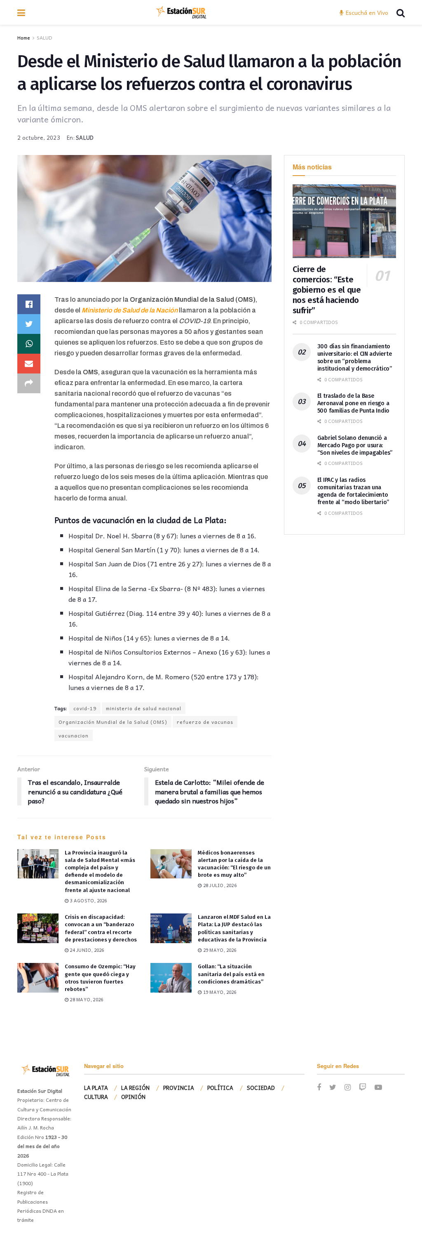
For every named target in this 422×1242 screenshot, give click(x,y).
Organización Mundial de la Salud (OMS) (113, 722)
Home (23, 37)
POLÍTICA (220, 1087)
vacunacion (74, 735)
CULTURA (96, 1096)
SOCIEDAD (261, 1087)
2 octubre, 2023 (38, 137)
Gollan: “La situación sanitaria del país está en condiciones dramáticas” (231, 973)
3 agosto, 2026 (87, 900)
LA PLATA (96, 1087)
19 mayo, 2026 (219, 991)
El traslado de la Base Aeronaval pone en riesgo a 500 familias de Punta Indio (353, 403)
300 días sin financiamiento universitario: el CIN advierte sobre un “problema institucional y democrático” (354, 358)
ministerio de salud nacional (143, 708)
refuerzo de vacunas (205, 722)
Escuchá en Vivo (366, 12)
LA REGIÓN (135, 1087)
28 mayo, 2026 (85, 999)
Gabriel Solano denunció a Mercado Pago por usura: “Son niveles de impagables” (354, 445)
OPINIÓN (133, 1096)
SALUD (44, 37)
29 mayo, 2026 (219, 949)
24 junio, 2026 (86, 949)
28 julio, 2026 (219, 885)
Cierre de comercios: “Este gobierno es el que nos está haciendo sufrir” (327, 289)
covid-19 (84, 708)
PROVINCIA (178, 1087)
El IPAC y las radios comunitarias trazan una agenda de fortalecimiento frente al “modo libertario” (353, 491)
